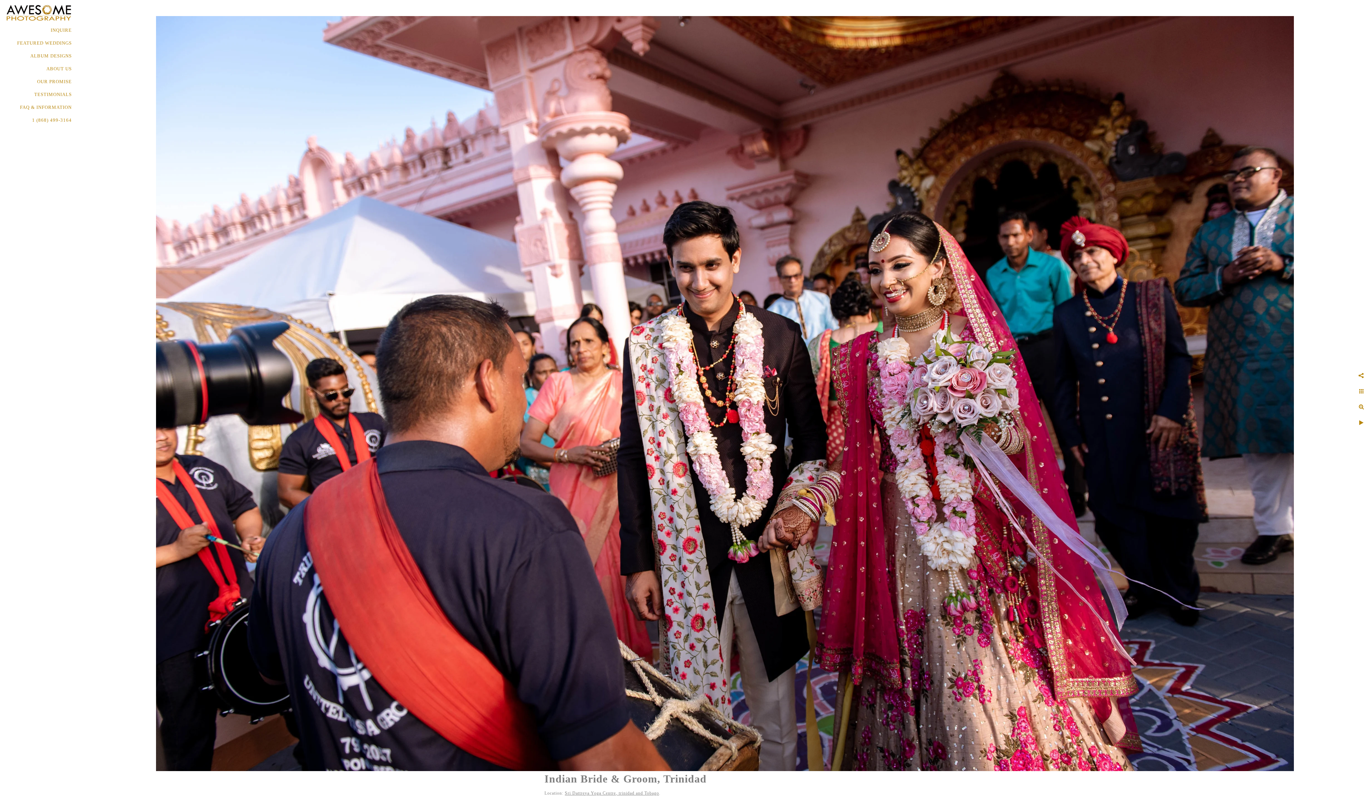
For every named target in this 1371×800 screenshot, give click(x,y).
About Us (59, 68)
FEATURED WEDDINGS (44, 43)
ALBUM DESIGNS (51, 56)
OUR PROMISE (54, 81)
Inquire (61, 30)
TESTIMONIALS (53, 94)
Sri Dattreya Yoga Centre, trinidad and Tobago (612, 793)
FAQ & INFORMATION (46, 107)
